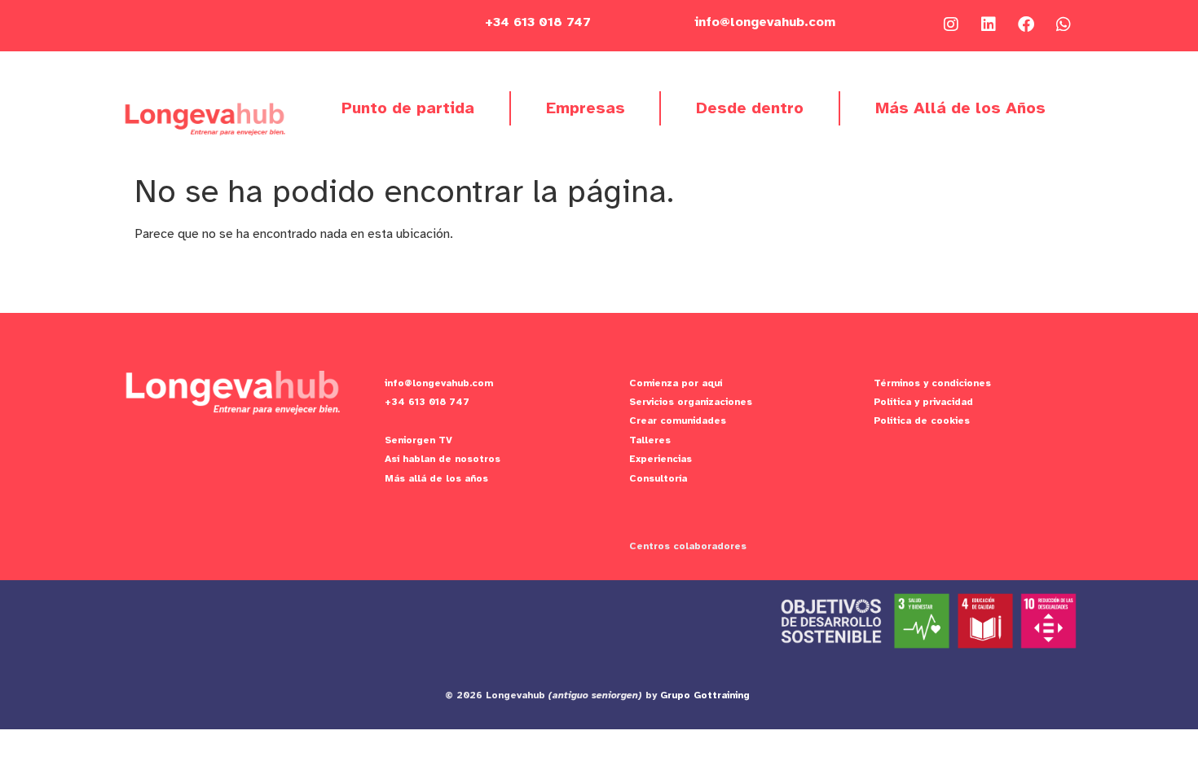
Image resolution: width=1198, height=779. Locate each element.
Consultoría (658, 478)
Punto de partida (407, 108)
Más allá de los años (436, 478)
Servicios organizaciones (690, 401)
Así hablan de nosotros (442, 458)
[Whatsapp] (1063, 24)
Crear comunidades (677, 420)
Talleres (650, 440)
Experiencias (660, 458)
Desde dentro (750, 108)
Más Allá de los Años (960, 108)
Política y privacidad (923, 401)
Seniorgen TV (418, 440)
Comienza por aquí (675, 383)
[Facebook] (1026, 24)
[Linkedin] (988, 24)
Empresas (585, 108)
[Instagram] (951, 24)
